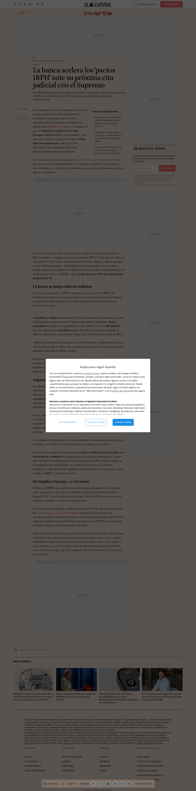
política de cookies (121, 390)
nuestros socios (91, 373)
